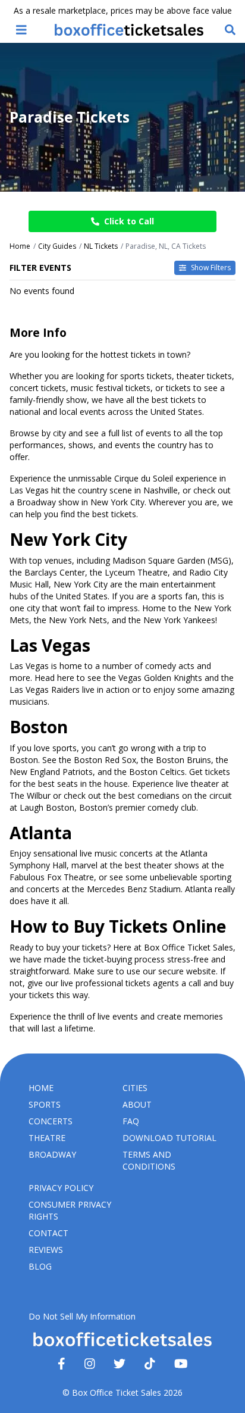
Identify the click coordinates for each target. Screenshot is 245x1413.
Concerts (51, 1121)
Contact (48, 1233)
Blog (40, 1266)
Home (41, 1087)
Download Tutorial (169, 1137)
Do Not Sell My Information (82, 1316)
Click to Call (129, 221)
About (137, 1104)
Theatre (47, 1137)
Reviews (46, 1249)
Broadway (52, 1154)
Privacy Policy (61, 1187)
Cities (134, 1087)
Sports (45, 1104)
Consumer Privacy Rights (70, 1210)
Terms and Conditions (148, 1160)
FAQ (130, 1121)
